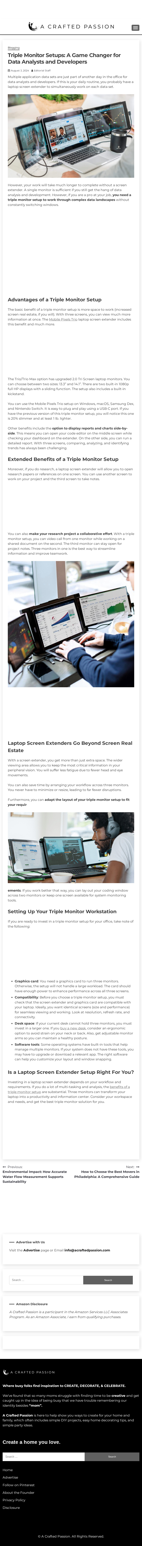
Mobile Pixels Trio (63, 319)
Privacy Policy (14, 1500)
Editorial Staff (42, 70)
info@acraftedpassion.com (87, 1250)
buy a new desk (73, 1028)
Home (8, 1470)
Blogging (14, 47)
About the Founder (18, 1493)
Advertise (10, 1477)
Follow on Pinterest (19, 1485)
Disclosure (11, 1508)
